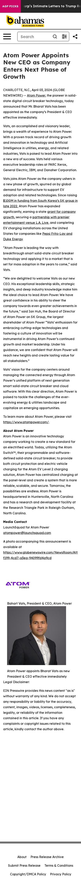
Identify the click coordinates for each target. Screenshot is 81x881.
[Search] (55, 36)
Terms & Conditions (58, 865)
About (22, 857)
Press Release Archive (47, 857)
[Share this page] (75, 36)
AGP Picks (10, 6)
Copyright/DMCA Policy (28, 874)
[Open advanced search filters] (64, 36)
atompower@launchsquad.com (27, 533)
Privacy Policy (60, 874)
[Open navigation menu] (7, 36)
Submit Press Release (24, 865)
